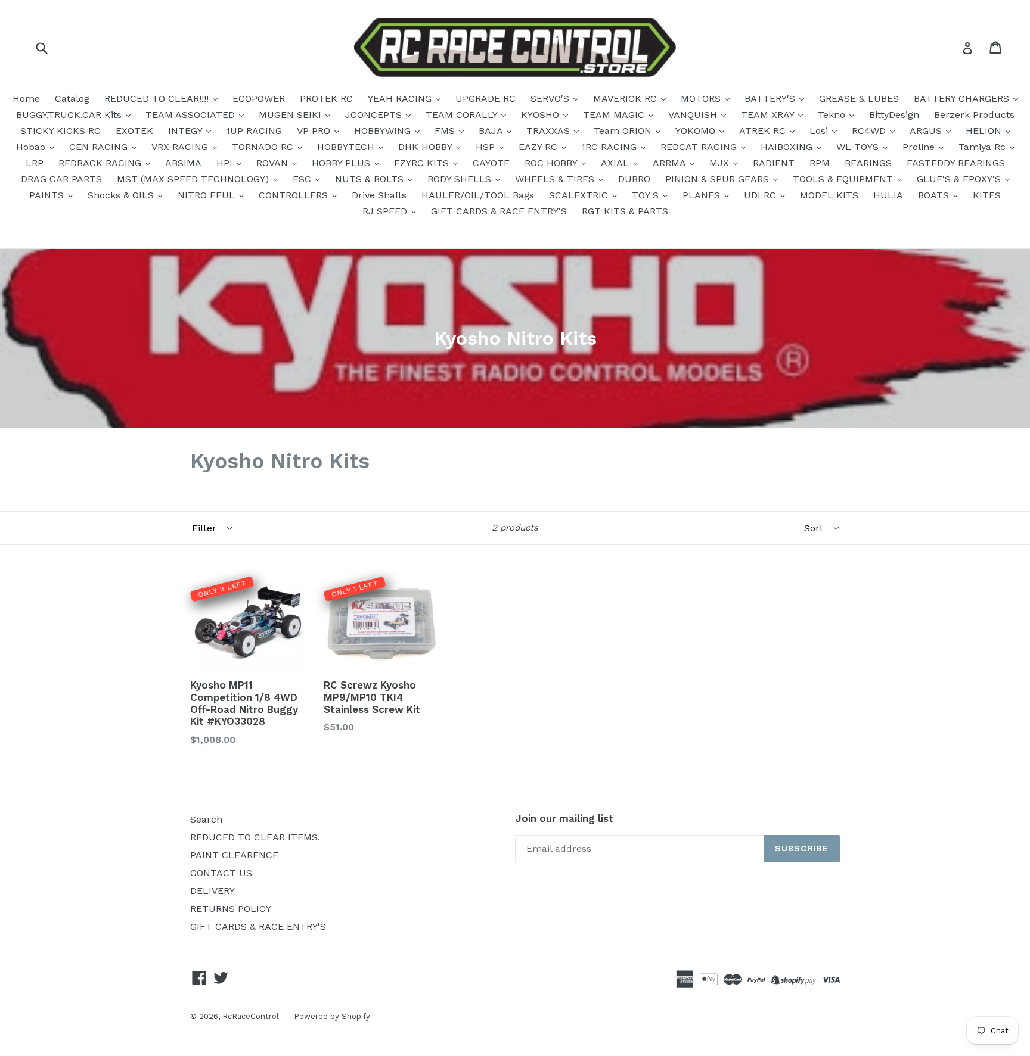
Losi (820, 130)
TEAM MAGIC (615, 114)
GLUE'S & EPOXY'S (960, 179)
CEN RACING (100, 146)
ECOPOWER (258, 98)
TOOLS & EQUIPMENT (844, 179)
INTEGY (186, 130)
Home (26, 98)
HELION (985, 130)
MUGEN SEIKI (291, 114)
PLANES (702, 195)
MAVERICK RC (626, 98)
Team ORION (624, 130)
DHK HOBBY (426, 146)
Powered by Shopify (332, 1016)
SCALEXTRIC (580, 195)
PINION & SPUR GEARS (718, 179)
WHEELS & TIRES (556, 179)
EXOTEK (134, 130)
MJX (720, 163)
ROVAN (273, 163)
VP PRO (315, 130)
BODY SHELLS (460, 179)
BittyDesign (894, 114)
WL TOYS (859, 146)
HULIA (888, 195)
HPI (225, 163)
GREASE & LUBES (859, 98)
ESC (303, 179)
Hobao (32, 146)
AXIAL (616, 163)
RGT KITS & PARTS (625, 211)
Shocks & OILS (122, 195)
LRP (35, 163)
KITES (987, 195)
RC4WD (870, 130)
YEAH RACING (401, 98)
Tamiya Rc (983, 146)
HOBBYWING (384, 130)
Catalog (72, 98)
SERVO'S (551, 98)
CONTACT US (221, 873)
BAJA (492, 130)
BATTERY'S (771, 98)
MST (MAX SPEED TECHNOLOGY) (194, 179)
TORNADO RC (264, 146)
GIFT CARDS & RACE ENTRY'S (499, 211)
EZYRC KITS (423, 163)
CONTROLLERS (295, 195)
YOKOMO (696, 130)
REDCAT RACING (700, 146)
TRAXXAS (549, 130)
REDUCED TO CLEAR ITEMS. (255, 837)
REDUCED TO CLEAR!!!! (158, 98)
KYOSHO (541, 114)
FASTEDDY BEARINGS (956, 163)
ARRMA (670, 163)
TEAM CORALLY (463, 114)
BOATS (935, 195)
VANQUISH (694, 114)
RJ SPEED (386, 211)
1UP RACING (254, 130)
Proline (920, 146)
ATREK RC (764, 130)
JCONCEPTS (375, 114)
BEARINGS (868, 163)
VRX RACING (181, 146)
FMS (446, 130)
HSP (487, 146)
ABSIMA (183, 163)
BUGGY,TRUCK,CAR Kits (70, 114)
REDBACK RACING (101, 163)
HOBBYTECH (347, 146)
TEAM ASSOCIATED (191, 114)
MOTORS (702, 98)
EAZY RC (539, 146)
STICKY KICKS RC (60, 130)
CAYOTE (491, 163)
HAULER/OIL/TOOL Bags (477, 195)
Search (206, 819)
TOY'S (647, 195)
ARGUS (927, 130)
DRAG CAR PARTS (61, 179)
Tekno (833, 114)
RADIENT (774, 163)
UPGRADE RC (485, 98)
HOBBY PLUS (342, 163)
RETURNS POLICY (230, 908)
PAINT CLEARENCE (234, 855)
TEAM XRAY (769, 114)
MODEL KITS (829, 195)
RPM (819, 163)
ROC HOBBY (552, 163)
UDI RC (761, 195)
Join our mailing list (564, 818)
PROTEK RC (326, 98)
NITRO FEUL (208, 195)
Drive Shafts (379, 195)
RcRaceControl (250, 1016)
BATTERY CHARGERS (963, 98)
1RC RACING (610, 146)
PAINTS (48, 195)
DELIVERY (212, 890)
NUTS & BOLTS (371, 179)
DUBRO (634, 179)
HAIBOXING (788, 146)
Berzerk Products (974, 114)
